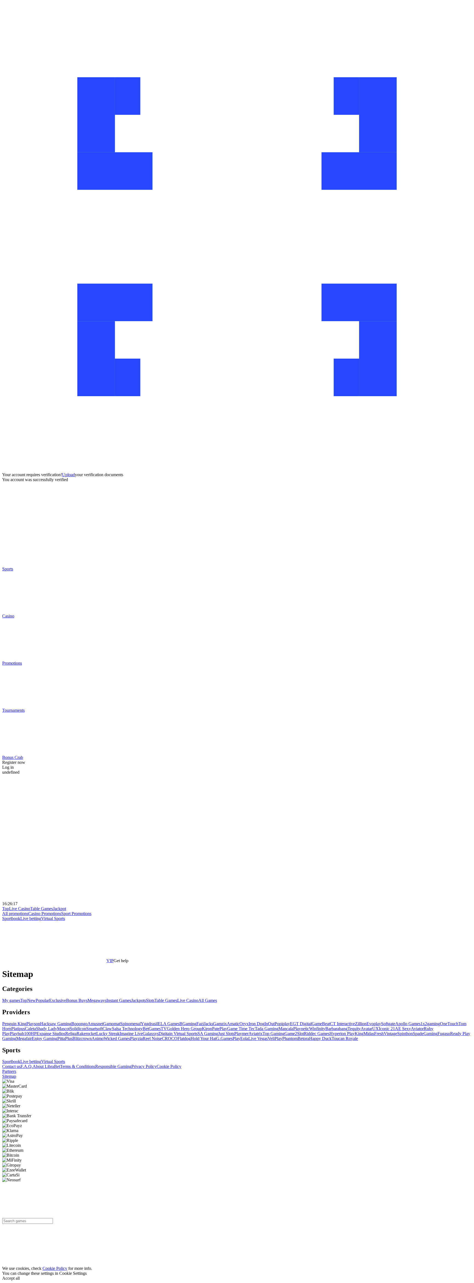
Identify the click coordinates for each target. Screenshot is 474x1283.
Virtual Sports (53, 918)
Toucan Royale (345, 1038)
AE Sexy (403, 1028)
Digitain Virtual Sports (178, 1033)
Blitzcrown (82, 1038)
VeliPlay (275, 1038)
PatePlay (219, 1028)
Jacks (208, 1023)
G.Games (224, 1038)
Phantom (290, 1038)
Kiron (207, 1028)
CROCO (169, 1038)
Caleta (30, 1028)
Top (5, 908)
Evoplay (373, 1023)
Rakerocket (86, 1033)
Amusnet (95, 1023)
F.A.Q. (27, 1066)
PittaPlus (64, 1038)
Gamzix (220, 1023)
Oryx (244, 1023)
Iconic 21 (387, 1028)
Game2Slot (294, 1033)
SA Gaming (208, 1033)
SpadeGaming (425, 1033)
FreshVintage (385, 1033)
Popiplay (282, 1023)
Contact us (11, 1066)
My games (11, 1000)
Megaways (97, 1000)
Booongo (79, 1023)
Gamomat (111, 1023)
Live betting (30, 918)
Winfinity (317, 1028)
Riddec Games (316, 1033)
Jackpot (59, 908)
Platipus (18, 1028)
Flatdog (184, 1038)
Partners (9, 1071)
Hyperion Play (342, 1033)
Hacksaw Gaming (55, 1023)
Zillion (360, 1023)
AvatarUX (370, 1028)
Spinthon (405, 1033)
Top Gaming (273, 1033)
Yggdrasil (149, 1023)
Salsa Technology (127, 1028)
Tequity (354, 1028)
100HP (30, 1033)
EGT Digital (301, 1023)
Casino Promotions (44, 913)
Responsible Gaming (113, 1066)
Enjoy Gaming (44, 1038)
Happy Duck (320, 1038)
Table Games (41, 908)
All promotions (15, 913)
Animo (98, 1038)
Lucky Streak (108, 1033)
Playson (33, 1023)
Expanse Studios (50, 1033)
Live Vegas (258, 1038)
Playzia (136, 1038)
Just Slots (226, 1033)
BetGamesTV (155, 1028)
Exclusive (57, 1000)
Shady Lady (46, 1028)
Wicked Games (117, 1038)
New (31, 1000)
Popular (42, 1000)
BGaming (187, 1023)
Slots (150, 1000)
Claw (107, 1028)
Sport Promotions (76, 913)
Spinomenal (130, 1023)
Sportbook (11, 918)
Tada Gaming (266, 1028)
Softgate (388, 1023)
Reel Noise (152, 1038)
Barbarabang (336, 1028)
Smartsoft (94, 1028)
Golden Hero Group (184, 1028)
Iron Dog (256, 1023)
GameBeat (321, 1023)
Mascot (63, 1028)
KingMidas (364, 1033)
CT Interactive (342, 1023)
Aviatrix (256, 1033)
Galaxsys (151, 1033)
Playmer (241, 1033)
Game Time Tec (241, 1028)
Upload (68, 474)
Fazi (200, 1023)
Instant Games (118, 1000)
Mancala (285, 1028)
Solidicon (78, 1028)
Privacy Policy (144, 1066)
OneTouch (449, 1023)
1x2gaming (430, 1023)
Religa (71, 1033)
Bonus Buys (77, 1000)
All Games (207, 1000)
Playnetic (301, 1028)
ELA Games (168, 1023)
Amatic (233, 1023)
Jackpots (138, 1000)
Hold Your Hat (203, 1038)
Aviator (417, 1028)
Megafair (24, 1038)
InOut (269, 1023)
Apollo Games (408, 1023)
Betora (303, 1038)
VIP (110, 960)
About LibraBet (46, 1066)
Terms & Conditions (77, 1066)
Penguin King (14, 1023)
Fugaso (444, 1033)
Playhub (17, 1033)
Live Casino (19, 908)
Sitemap (9, 1076)
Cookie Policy (169, 1066)
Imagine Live (131, 1033)
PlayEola (240, 1038)
